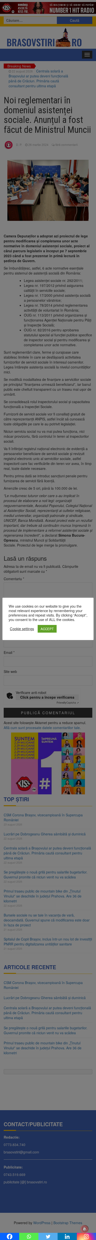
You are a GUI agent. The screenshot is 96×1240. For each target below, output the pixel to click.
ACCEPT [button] (47, 628)
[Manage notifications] (84, 1229)
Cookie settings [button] (22, 628)
